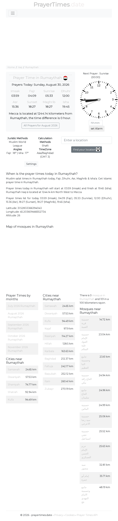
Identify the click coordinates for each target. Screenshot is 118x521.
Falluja (49, 366)
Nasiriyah (50, 336)
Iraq (20, 67)
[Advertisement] (59, 41)
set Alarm (97, 128)
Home (11, 67)
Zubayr (49, 388)
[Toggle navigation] (12, 13)
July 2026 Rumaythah (21, 306)
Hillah (48, 343)
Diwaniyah (14, 377)
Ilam (47, 381)
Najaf (48, 328)
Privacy (58, 515)
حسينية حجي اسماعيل (85, 435)
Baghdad (50, 358)
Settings (31, 163)
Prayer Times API (87, 515)
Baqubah (50, 373)
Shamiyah (14, 384)
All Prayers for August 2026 (40, 125)
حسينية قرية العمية (85, 323)
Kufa (11, 399)
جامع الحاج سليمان (85, 394)
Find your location (84, 149)
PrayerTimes (52, 4)
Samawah (14, 369)
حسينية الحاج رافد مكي (86, 379)
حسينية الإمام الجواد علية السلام (85, 342)
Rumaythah (32, 67)
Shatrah (12, 392)
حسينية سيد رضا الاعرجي (85, 420)
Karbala (49, 351)
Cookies (70, 515)
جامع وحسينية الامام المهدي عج (85, 494)
